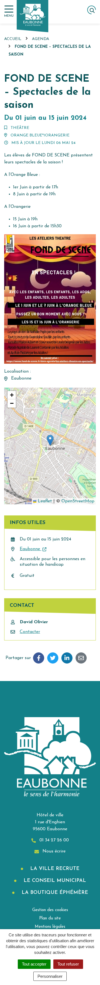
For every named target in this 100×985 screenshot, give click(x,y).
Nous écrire (53, 851)
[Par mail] (81, 658)
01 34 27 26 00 (53, 840)
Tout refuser (68, 964)
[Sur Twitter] (52, 658)
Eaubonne (30, 549)
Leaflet (44, 501)
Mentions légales (50, 927)
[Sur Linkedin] (66, 658)
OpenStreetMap (77, 501)
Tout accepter (34, 964)
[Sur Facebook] (38, 658)
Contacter (30, 632)
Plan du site (50, 918)
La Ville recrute (54, 868)
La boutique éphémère (54, 892)
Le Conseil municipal (54, 880)
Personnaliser (50, 976)
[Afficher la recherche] (91, 10)
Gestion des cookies (50, 910)
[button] (50, 440)
